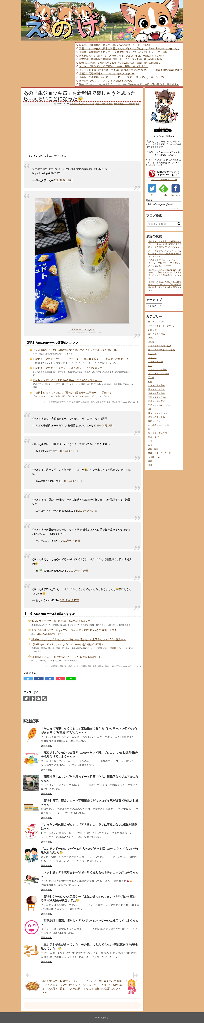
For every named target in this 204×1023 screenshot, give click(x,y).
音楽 (150, 465)
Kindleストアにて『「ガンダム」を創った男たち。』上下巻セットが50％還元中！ (78, 639)
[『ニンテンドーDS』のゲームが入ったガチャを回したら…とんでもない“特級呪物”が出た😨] (31, 855)
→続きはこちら (154, 165)
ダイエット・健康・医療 (159, 345)
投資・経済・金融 (156, 417)
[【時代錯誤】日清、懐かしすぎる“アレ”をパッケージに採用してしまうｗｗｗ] (31, 927)
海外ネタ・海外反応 (157, 433)
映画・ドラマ (154, 421)
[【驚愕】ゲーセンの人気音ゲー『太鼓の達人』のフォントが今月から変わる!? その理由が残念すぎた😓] (31, 903)
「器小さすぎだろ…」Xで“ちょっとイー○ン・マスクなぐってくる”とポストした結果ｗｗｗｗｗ (164, 263)
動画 (150, 381)
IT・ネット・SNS (156, 322)
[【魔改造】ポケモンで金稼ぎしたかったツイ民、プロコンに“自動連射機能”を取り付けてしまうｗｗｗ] (31, 759)
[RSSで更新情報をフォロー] (44, 698)
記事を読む (46, 745)
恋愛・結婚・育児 (156, 401)
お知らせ (152, 330)
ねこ (150, 365)
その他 (151, 341)
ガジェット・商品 (156, 334)
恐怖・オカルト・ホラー (124, 104)
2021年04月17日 (103, 425)
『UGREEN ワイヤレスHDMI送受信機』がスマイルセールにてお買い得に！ (76, 349)
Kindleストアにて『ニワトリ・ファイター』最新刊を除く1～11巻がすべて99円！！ (81, 359)
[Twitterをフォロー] (26, 698)
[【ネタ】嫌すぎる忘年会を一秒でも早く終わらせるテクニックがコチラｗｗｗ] (31, 879)
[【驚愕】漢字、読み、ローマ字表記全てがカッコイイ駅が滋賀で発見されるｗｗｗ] (31, 807)
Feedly (164, 195)
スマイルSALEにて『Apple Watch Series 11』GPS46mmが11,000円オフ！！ (75, 630)
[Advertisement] (47, 64)
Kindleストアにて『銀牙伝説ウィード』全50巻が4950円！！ (66, 656)
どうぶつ (152, 357)
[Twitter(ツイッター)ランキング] (164, 177)
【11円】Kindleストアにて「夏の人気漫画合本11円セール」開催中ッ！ (73, 392)
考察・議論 (153, 449)
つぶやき (152, 353)
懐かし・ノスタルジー (158, 413)
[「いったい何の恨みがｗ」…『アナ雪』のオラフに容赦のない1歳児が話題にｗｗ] (31, 831)
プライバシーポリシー (175, 208)
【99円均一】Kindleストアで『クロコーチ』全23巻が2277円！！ (68, 644)
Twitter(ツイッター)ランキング (164, 180)
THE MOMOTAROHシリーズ (81, 396)
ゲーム (151, 337)
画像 (137, 104)
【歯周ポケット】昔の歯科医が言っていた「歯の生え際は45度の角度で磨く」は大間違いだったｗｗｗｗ (165, 244)
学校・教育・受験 (156, 393)
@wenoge (165, 128)
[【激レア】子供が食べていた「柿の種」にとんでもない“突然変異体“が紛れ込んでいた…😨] (31, 951)
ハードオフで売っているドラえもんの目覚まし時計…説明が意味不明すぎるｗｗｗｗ (164, 254)
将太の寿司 (60, 396)
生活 (150, 441)
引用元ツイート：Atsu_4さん (82, 329)
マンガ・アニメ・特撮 (158, 373)
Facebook (175, 195)
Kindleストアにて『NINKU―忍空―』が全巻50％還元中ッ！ (67, 380)
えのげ (105, 1017)
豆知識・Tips (154, 457)
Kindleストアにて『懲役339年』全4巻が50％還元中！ (62, 621)
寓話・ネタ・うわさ (104, 104)
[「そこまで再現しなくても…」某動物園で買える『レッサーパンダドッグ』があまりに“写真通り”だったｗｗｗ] (31, 735)
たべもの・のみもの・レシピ (82, 104)
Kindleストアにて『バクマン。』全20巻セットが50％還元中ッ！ (70, 368)
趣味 (150, 461)
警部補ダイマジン (118, 648)
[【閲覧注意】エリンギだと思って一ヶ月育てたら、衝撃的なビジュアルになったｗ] (31, 783)
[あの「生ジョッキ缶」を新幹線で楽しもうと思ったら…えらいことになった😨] (49, 678)
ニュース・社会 (155, 361)
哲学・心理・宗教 (156, 385)
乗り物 (151, 377)
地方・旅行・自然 (156, 389)
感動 (150, 409)
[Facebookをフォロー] (32, 698)
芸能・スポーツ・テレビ (159, 453)
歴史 (150, 429)
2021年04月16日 (63, 180)
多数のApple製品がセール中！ (50, 634)
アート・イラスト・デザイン (161, 326)
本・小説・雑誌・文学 (158, 425)
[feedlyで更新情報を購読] (38, 698)
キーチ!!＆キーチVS (43, 396)
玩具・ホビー (154, 437)
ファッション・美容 (157, 369)
